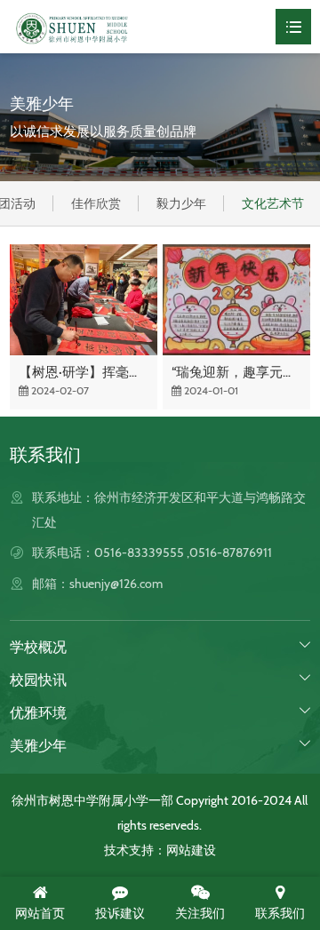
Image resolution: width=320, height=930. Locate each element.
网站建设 (191, 850)
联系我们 (280, 913)
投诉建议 (120, 913)
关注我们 (200, 913)
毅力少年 (181, 203)
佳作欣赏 (96, 203)
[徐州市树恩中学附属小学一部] (72, 26)
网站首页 (40, 913)
